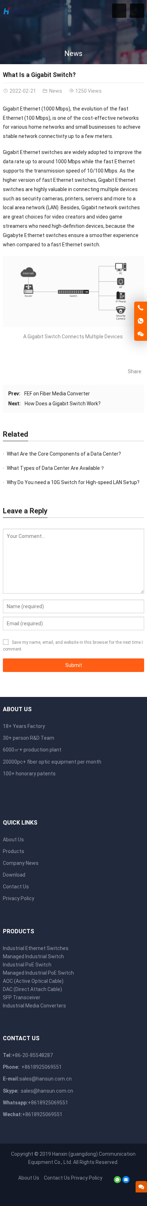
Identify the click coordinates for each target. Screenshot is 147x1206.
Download (14, 875)
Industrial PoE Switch (27, 965)
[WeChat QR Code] (140, 334)
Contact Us (16, 886)
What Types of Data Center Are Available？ (56, 468)
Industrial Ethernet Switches (36, 948)
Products (13, 851)
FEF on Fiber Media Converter (57, 393)
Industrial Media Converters (34, 1006)
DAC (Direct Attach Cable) (32, 989)
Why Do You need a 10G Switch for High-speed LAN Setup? (73, 482)
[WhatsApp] (117, 1181)
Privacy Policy (18, 898)
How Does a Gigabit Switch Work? (63, 403)
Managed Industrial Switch (33, 956)
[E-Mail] (126, 1181)
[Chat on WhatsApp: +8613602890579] (140, 321)
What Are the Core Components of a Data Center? (64, 454)
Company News (21, 863)
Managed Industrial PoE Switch (38, 973)
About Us (13, 839)
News (73, 53)
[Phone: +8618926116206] (140, 308)
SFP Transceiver (21, 997)
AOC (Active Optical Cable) (33, 981)
